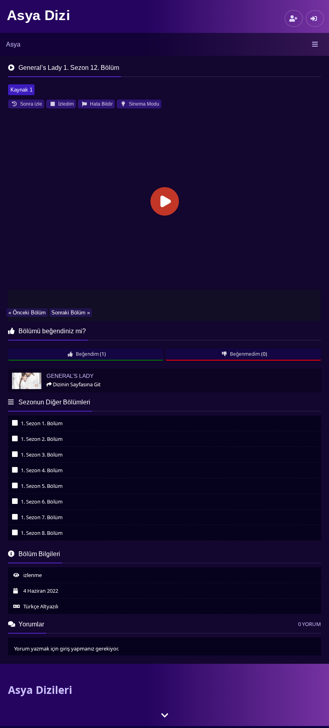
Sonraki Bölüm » (70, 313)
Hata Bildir (101, 104)
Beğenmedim (244, 354)
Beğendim (87, 354)
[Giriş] (315, 18)
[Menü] (315, 44)
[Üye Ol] (293, 18)
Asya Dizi (38, 15)
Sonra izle (30, 104)
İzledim (65, 104)
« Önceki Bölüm (27, 313)
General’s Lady (28, 372)
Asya (13, 44)
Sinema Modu (143, 104)
